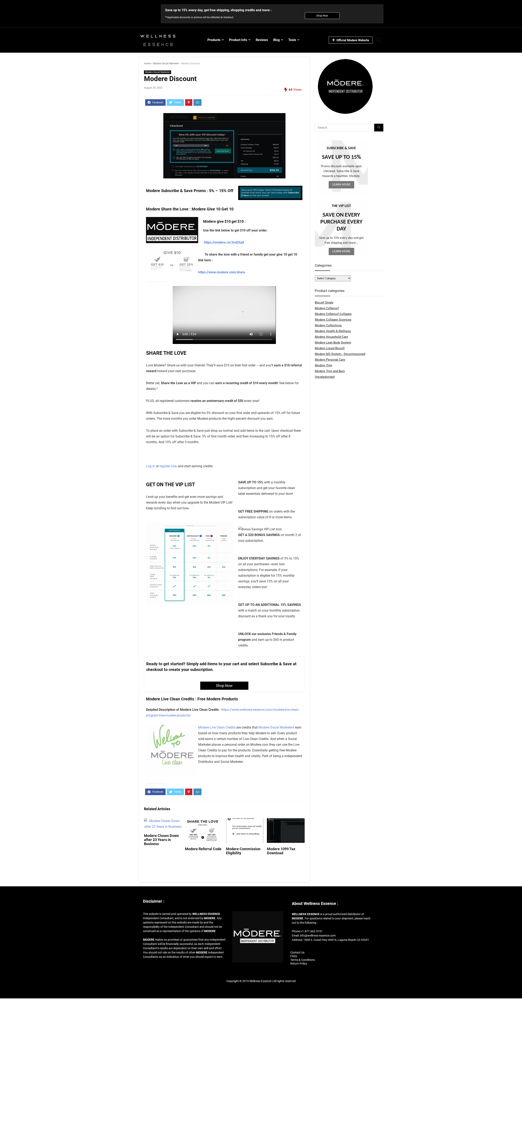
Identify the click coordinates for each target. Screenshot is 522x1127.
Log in (150, 466)
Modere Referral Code (203, 849)
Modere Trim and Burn (330, 371)
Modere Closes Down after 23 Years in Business (161, 840)
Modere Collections (328, 325)
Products (213, 40)
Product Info (238, 40)
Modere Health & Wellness (333, 331)
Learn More (341, 184)
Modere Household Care (331, 337)
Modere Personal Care (330, 360)
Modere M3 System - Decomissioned (340, 354)
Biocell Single (324, 302)
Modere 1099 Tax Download (281, 851)
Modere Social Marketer (166, 63)
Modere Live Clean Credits (217, 727)
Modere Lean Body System (333, 342)
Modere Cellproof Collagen (333, 314)
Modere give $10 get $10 (223, 221)
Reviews (262, 40)
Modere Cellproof (327, 308)
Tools (292, 40)
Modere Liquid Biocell (330, 348)
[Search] (378, 127)
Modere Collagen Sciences (333, 320)
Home (147, 63)
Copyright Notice (261, 988)
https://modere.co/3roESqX (224, 242)
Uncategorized (324, 377)
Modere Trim (323, 365)
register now (168, 466)
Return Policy (298, 963)
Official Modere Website (352, 40)
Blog (276, 40)
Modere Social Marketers (276, 727)
